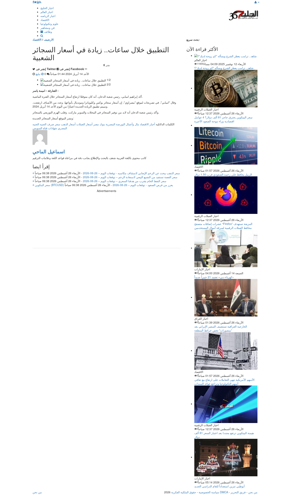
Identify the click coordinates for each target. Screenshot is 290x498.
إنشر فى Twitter (46, 69)
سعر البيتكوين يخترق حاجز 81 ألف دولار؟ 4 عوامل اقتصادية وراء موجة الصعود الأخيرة (223, 119)
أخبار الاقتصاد (147, 124)
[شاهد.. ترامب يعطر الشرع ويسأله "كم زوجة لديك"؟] (225, 55)
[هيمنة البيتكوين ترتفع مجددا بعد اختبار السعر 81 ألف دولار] (225, 404)
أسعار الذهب (68, 124)
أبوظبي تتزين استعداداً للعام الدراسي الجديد (219, 486)
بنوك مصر (99, 124)
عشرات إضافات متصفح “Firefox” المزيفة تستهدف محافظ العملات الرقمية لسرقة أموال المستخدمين (223, 226)
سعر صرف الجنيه (50, 124)
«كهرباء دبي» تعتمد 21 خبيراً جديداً (214, 277)
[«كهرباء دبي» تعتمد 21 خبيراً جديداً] (225, 248)
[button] (256, 2)
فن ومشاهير (47, 28)
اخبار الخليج (47, 8)
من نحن (252, 492)
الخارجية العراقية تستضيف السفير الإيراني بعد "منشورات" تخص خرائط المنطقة (220, 328)
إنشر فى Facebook (72, 69)
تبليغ (38, 74)
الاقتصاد (44, 20)
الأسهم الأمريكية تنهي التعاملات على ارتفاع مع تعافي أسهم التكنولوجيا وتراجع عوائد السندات (224, 382)
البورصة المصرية (115, 124)
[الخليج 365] (243, 14)
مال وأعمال (132, 124)
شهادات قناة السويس (45, 128)
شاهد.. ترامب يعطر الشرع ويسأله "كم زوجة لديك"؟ (224, 68)
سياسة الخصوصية (209, 492)
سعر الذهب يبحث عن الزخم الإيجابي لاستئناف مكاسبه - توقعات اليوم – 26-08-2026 (107, 173)
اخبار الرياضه (47, 16)
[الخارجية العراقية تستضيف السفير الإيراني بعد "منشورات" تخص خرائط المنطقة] (225, 297)
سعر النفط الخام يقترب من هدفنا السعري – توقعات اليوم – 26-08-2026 (100, 181)
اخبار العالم (46, 12)
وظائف (47, 32)
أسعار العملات (84, 124)
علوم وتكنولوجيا (49, 24)
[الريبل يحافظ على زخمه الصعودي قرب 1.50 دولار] (225, 145)
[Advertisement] (107, 220)
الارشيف (49, 39)
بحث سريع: (193, 39)
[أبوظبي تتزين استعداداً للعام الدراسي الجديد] (225, 457)
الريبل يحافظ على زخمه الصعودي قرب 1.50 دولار (223, 174)
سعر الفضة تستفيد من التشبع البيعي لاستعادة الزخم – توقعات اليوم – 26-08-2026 (105, 177)
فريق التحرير (238, 492)
